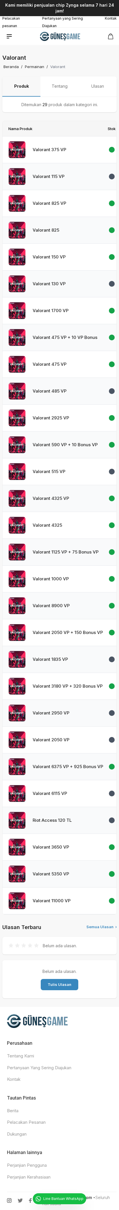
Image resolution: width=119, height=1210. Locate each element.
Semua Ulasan (101, 926)
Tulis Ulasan (59, 984)
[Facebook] (30, 1200)
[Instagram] (9, 1200)
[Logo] (60, 36)
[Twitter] (20, 1200)
